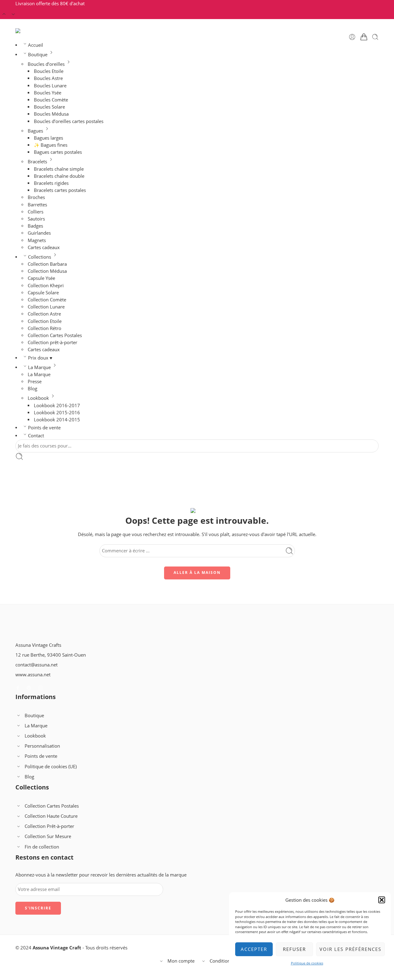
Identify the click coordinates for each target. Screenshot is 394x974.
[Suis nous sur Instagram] (40, 688)
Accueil (35, 45)
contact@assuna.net (36, 665)
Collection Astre (44, 314)
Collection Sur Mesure (48, 836)
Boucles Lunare (50, 86)
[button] (382, 900)
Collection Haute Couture (51, 816)
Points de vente (44, 428)
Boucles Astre (48, 78)
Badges (35, 226)
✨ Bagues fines (50, 145)
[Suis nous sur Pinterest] (28, 688)
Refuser (294, 949)
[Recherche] (375, 37)
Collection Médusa (47, 271)
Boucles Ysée (47, 93)
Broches (36, 197)
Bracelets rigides (51, 183)
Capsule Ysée (41, 278)
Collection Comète (47, 300)
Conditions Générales (232, 961)
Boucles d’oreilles (46, 64)
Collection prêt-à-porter (52, 342)
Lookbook (38, 398)
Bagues (35, 131)
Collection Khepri (46, 285)
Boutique (37, 55)
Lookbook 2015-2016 (57, 412)
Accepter (254, 949)
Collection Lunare (46, 307)
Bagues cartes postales (58, 152)
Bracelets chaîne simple (59, 169)
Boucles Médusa (51, 114)
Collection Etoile (45, 321)
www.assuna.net (32, 675)
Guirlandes (39, 233)
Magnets (37, 240)
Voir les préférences (350, 949)
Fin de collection (42, 847)
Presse (35, 381)
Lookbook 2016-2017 (57, 405)
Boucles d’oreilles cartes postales (68, 121)
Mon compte (181, 961)
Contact (36, 436)
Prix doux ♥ (40, 358)
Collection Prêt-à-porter (49, 826)
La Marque (39, 367)
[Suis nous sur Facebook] (17, 688)
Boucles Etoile (48, 71)
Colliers (35, 212)
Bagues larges (48, 138)
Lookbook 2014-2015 (57, 420)
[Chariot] (363, 37)
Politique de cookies (307, 963)
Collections (39, 257)
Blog (32, 389)
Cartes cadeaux (44, 247)
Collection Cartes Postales (55, 335)
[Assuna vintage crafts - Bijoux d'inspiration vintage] (40, 30)
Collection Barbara (47, 264)
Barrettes (37, 205)
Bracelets (37, 162)
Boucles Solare (49, 107)
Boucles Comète (51, 100)
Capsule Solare (43, 293)
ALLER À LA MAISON (197, 572)
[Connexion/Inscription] (352, 37)
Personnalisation (42, 746)
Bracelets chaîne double (59, 176)
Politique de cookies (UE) (51, 766)
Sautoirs (36, 219)
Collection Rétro (44, 328)
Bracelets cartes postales (60, 190)
